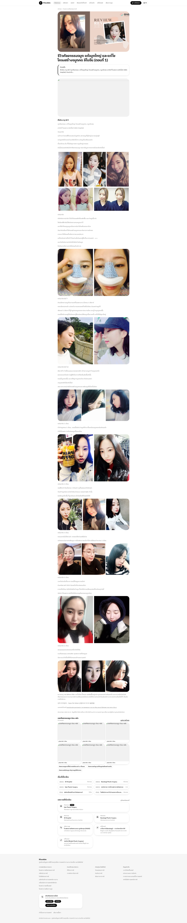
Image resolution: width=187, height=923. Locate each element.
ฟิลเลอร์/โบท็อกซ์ (81, 3)
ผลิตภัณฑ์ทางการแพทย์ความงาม (48, 879)
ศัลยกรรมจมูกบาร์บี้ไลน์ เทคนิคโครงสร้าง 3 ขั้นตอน (72, 767)
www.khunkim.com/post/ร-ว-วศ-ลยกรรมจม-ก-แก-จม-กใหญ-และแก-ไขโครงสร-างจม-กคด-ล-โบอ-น (92, 707)
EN (146, 3)
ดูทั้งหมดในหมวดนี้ (125, 800)
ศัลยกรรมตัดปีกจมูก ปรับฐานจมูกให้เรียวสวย (70, 770)
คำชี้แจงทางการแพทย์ (45, 913)
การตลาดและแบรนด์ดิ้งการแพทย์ (132, 876)
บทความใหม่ (49, 901)
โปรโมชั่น (58, 901)
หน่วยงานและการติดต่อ (129, 873)
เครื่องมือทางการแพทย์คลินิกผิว (48, 883)
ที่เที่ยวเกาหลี (70, 870)
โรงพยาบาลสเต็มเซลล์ (45, 886)
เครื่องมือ (91, 3)
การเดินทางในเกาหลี (72, 873)
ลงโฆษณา (137, 3)
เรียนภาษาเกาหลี (99, 876)
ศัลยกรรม (57, 3)
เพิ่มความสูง (109, 3)
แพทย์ (72, 3)
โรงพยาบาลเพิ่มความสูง (45, 889)
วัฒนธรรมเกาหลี (99, 870)
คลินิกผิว (65, 3)
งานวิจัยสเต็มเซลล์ (128, 870)
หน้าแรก (60, 9)
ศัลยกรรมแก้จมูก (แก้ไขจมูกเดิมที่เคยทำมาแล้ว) (100, 767)
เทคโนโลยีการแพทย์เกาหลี (130, 879)
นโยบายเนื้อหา (57, 913)
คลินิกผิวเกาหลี (43, 873)
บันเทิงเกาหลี (98, 873)
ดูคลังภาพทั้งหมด (125, 720)
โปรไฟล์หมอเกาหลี (44, 876)
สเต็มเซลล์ (100, 3)
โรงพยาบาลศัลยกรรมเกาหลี (70, 9)
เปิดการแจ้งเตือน (51, 905)
